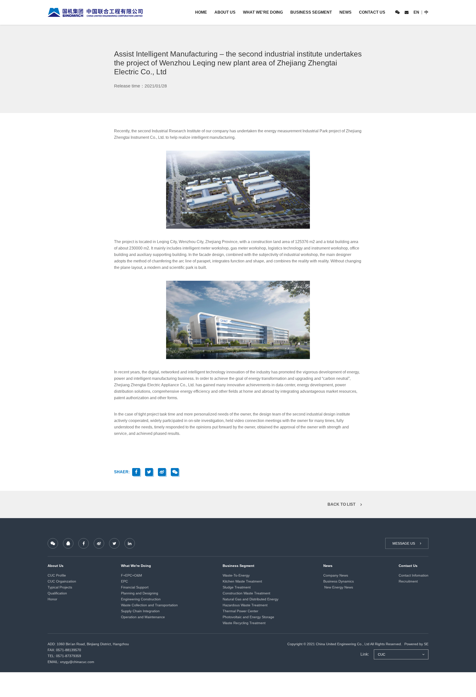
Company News (335, 575)
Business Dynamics (338, 581)
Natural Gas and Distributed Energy (250, 599)
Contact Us (372, 12)
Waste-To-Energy (236, 575)
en (416, 12)
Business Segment (311, 12)
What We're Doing (263, 12)
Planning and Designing (139, 593)
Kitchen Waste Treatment (242, 581)
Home (201, 12)
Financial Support (135, 587)
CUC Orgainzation (62, 581)
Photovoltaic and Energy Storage (248, 617)
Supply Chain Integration (140, 611)
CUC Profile (57, 575)
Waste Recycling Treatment (244, 623)
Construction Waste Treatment (246, 593)
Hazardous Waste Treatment (245, 605)
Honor (52, 599)
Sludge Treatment (237, 587)
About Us (225, 12)
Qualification (57, 593)
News (345, 12)
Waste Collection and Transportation (149, 605)
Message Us (403, 543)
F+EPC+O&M (131, 575)
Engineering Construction (141, 599)
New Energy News (338, 587)
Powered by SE (416, 644)
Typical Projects (60, 587)
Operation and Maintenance (143, 617)
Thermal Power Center (240, 611)
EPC (124, 581)
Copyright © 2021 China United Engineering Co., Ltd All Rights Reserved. (344, 644)
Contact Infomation (413, 575)
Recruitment (408, 581)
